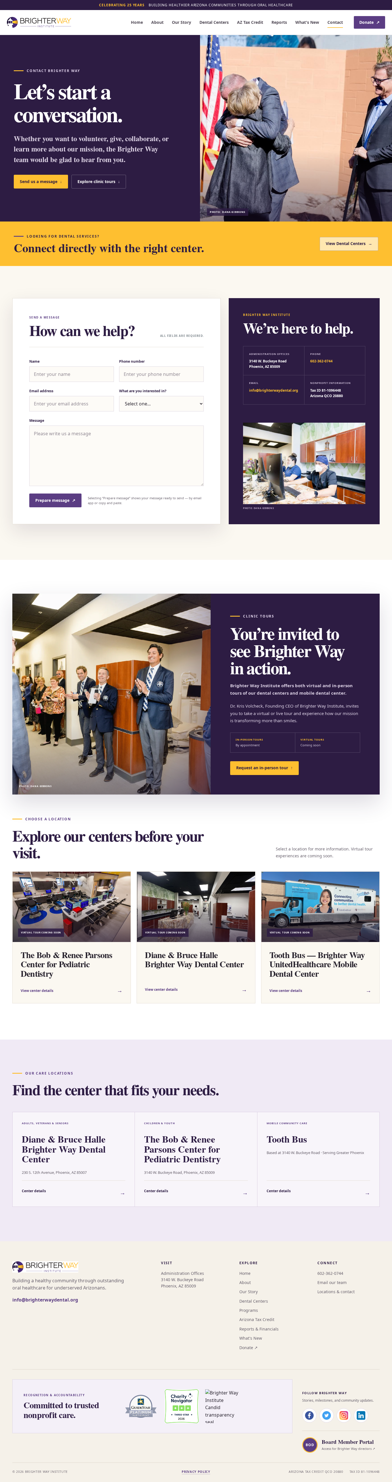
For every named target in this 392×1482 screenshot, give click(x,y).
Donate (369, 22)
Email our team (332, 1282)
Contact (335, 22)
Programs (248, 1310)
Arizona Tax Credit (256, 1319)
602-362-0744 (321, 361)
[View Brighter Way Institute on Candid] (222, 1406)
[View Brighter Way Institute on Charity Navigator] (181, 1406)
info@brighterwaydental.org (273, 390)
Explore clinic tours (98, 181)
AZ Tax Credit (250, 22)
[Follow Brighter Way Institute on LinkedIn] (361, 1415)
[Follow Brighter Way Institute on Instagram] (344, 1415)
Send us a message (41, 181)
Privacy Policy (196, 1471)
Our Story (181, 22)
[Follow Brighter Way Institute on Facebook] (309, 1415)
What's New (307, 22)
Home (137, 22)
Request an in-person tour (264, 767)
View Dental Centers (349, 243)
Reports (279, 22)
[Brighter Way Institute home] (39, 22)
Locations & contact (336, 1291)
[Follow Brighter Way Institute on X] (326, 1415)
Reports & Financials (259, 1329)
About (157, 22)
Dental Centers (214, 22)
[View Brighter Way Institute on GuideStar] (141, 1406)
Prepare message (55, 500)
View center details (72, 990)
